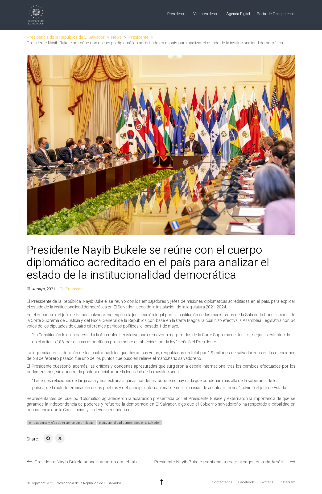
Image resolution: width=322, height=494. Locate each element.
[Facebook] (48, 438)
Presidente (74, 289)
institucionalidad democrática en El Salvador (129, 422)
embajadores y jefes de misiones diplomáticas (61, 422)
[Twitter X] (60, 438)
